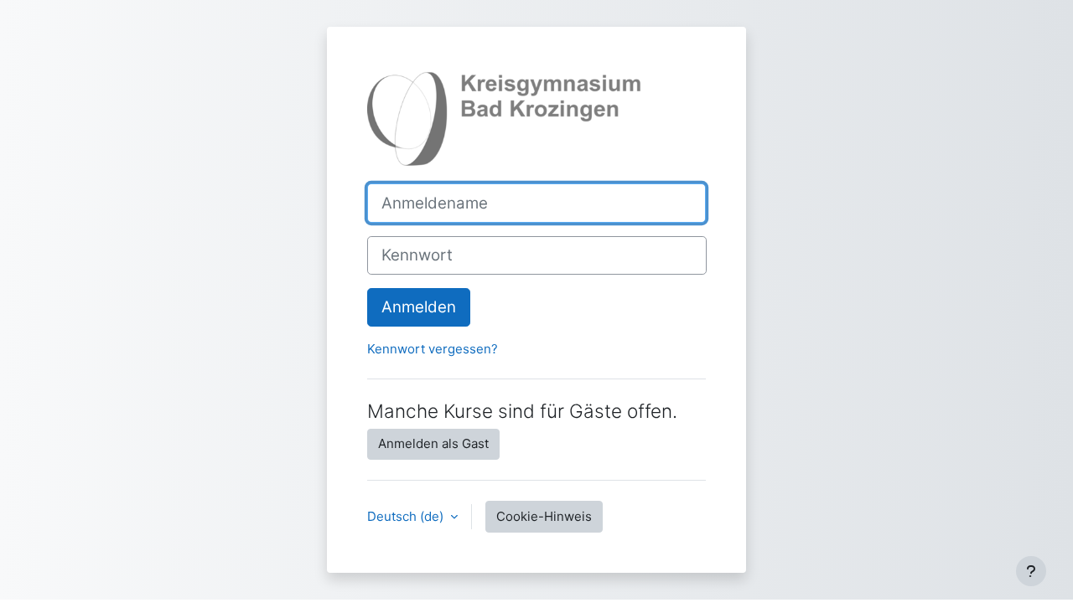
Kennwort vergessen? (432, 349)
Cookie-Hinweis (544, 516)
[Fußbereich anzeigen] (1031, 571)
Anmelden (418, 307)
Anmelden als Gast (433, 443)
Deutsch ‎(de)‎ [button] (407, 516)
